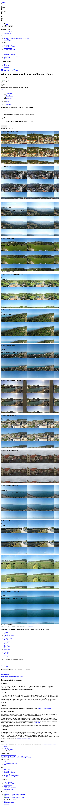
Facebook (17, 70)
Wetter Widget (7, 40)
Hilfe (7, 24)
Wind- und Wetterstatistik (44, 708)
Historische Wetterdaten (9, 54)
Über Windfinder (8, 48)
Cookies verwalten (8, 59)
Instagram (22, 795)
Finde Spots (5, 666)
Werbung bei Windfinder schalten (12, 56)
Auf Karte (3, 89)
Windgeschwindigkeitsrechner (23, 738)
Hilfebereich (37, 722)
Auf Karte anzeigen (8, 70)
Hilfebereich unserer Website (49, 744)
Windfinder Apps (8, 45)
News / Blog (7, 57)
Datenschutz (7, 65)
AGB (5, 64)
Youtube (22, 797)
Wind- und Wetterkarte (9, 31)
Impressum (6, 67)
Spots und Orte (7, 33)
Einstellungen (9, 26)
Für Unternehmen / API (9, 49)
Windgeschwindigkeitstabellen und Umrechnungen (16, 38)
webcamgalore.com (30, 626)
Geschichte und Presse (9, 46)
